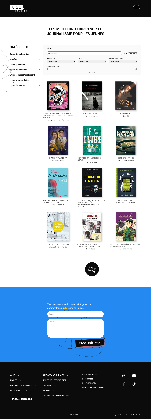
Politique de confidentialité (93, 387)
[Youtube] (134, 375)
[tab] (25, 54)
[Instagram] (124, 375)
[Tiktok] (134, 384)
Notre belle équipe (89, 375)
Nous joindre (87, 379)
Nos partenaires (89, 383)
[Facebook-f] (124, 384)
